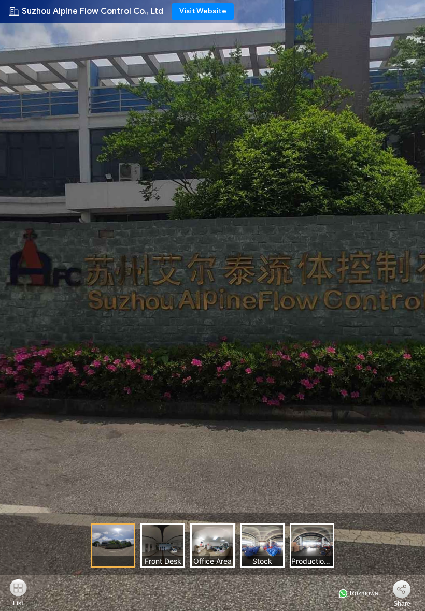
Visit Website (202, 11)
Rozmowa (363, 593)
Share (401, 603)
